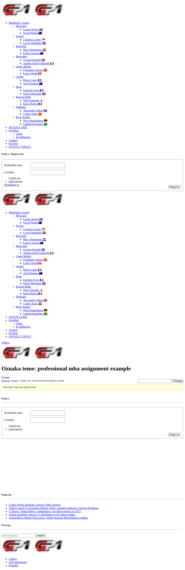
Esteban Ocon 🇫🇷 (33, 90)
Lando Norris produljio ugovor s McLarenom (35, 504)
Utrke (19, 133)
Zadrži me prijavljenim (15, 180)
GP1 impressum (18, 562)
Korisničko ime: (13, 165)
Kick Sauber (23, 117)
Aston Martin (23, 66)
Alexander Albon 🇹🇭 (35, 110)
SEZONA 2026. (18, 127)
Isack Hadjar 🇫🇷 (32, 103)
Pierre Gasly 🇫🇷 (32, 80)
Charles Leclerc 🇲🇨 (34, 39)
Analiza (13, 140)
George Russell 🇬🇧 (34, 59)
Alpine (20, 76)
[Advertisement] (30, 461)
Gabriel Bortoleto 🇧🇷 (35, 124)
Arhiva (5, 342)
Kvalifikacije (23, 137)
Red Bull (21, 46)
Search (40, 535)
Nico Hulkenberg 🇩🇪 (35, 120)
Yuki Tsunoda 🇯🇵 (33, 100)
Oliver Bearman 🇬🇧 (34, 93)
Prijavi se (174, 187)
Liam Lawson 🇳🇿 (33, 53)
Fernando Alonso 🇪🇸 (35, 70)
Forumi (14, 380)
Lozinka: (9, 172)
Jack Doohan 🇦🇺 (32, 83)
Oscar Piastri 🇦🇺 (32, 33)
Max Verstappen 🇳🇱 (34, 49)
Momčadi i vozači (19, 22)
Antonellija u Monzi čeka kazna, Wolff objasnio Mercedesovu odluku (48, 517)
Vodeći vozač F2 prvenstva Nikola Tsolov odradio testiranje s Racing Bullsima (53, 508)
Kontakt (13, 565)
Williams (21, 107)
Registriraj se (11, 184)
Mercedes (21, 56)
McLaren (21, 26)
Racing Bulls (23, 97)
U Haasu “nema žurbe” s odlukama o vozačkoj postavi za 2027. (45, 511)
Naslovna (5, 380)
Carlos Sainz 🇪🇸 (32, 114)
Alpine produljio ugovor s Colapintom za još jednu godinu (42, 514)
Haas (19, 86)
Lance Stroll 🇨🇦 (32, 73)
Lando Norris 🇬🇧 (33, 29)
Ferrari (19, 36)
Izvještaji (14, 130)
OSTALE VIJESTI (20, 146)
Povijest (13, 143)
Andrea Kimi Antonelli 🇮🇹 (38, 63)
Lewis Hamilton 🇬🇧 (34, 43)
